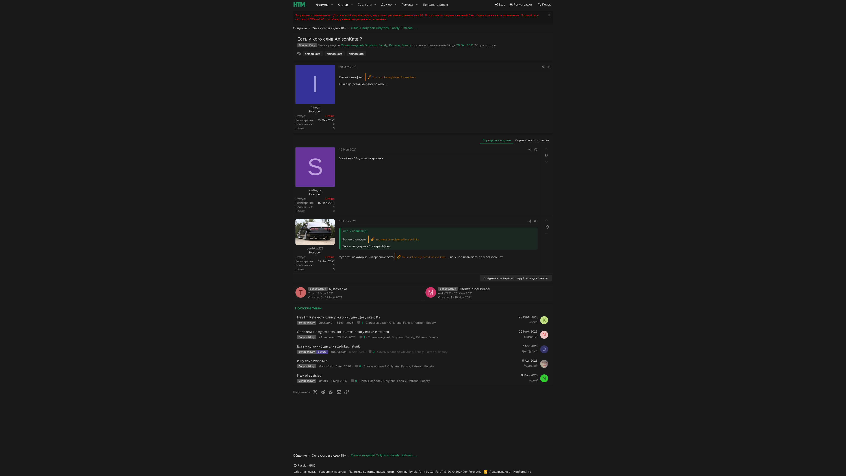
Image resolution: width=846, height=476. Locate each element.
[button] (332, 4)
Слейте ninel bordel (474, 289)
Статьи (343, 4)
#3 (536, 221)
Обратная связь (305, 471)
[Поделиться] (543, 66)
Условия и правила (332, 471)
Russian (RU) (306, 465)
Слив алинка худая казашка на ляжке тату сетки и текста (343, 332)
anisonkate (356, 54)
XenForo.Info (522, 471)
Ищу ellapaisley (309, 375)
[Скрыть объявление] (549, 15)
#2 (536, 149)
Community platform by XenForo (439, 471)
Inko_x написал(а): (355, 231)
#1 (549, 67)
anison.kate (335, 54)
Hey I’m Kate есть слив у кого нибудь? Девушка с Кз (338, 317)
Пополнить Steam (435, 4)
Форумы (322, 4)
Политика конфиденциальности (371, 471)
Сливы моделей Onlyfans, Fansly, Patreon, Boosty (376, 45)
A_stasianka (338, 289)
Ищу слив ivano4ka (312, 361)
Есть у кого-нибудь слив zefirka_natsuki (329, 346)
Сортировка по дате (496, 140)
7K (476, 45)
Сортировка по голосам (532, 140)
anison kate (313, 54)
